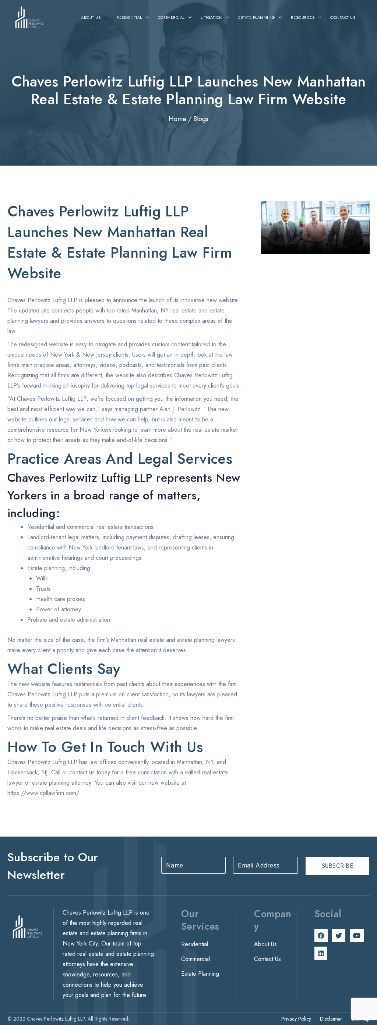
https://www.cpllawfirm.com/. (43, 793)
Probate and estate (51, 619)
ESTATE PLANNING (256, 17)
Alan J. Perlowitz (179, 409)
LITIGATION (212, 17)
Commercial (195, 959)
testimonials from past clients (109, 684)
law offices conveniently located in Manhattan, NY (151, 762)
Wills (42, 578)
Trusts (43, 588)
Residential (194, 944)
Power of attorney (58, 609)
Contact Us (267, 959)
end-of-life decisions (142, 440)
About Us (265, 944)
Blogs (200, 119)
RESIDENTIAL (129, 17)
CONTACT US (342, 17)
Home (177, 119)
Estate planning (46, 568)
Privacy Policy (296, 1018)
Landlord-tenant (46, 537)
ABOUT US (91, 17)
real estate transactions (125, 527)
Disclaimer (331, 1018)
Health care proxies (60, 599)
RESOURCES (303, 17)
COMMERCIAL (171, 17)
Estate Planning (200, 973)
